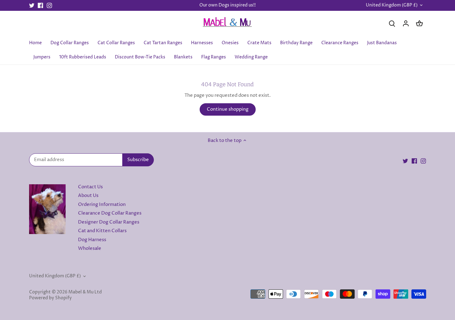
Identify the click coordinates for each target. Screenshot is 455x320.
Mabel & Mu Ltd (85, 292)
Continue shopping (228, 109)
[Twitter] (31, 5)
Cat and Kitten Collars (102, 231)
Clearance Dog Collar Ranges (109, 213)
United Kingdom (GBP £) (392, 5)
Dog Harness (92, 240)
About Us (88, 195)
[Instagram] (49, 5)
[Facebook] (40, 5)
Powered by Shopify (50, 298)
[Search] (392, 23)
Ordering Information (102, 204)
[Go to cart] (419, 23)
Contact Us (90, 187)
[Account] (406, 23)
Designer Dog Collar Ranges (108, 222)
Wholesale (89, 248)
